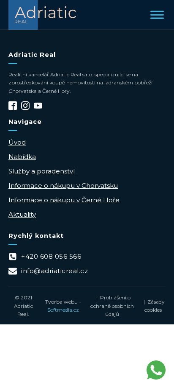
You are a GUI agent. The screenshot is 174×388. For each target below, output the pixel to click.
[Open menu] (157, 15)
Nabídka (22, 157)
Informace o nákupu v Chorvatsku (63, 185)
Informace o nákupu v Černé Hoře (64, 200)
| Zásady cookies (153, 306)
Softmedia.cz (63, 310)
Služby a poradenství (41, 171)
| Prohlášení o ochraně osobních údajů (112, 305)
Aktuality (22, 214)
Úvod (17, 142)
